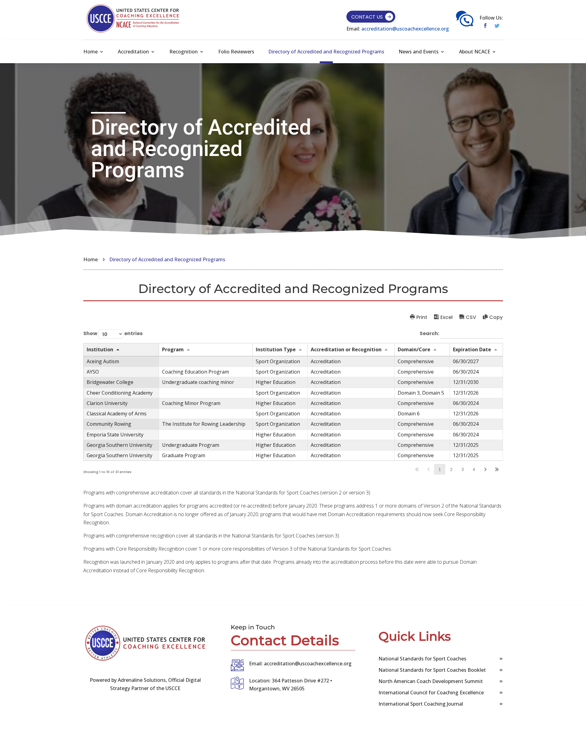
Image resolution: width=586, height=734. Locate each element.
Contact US (367, 16)
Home (90, 51)
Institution (100, 349)
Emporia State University (115, 434)
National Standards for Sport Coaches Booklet (432, 670)
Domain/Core (414, 349)
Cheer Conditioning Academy (120, 392)
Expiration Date (472, 349)
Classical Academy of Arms (116, 413)
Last (497, 469)
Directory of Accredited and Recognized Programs (326, 51)
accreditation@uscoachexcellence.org (405, 28)
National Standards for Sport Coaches (422, 658)
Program (173, 349)
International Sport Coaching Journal (420, 703)
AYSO (93, 371)
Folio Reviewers (236, 51)
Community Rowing (109, 424)
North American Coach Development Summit (430, 681)
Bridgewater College (110, 382)
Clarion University (107, 403)
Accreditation (133, 51)
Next (485, 469)
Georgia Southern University (119, 445)
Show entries (113, 333)
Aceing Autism (103, 361)
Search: (430, 333)
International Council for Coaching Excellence (431, 692)
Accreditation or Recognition (346, 349)
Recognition (183, 51)
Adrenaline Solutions (141, 680)
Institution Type (276, 349)
